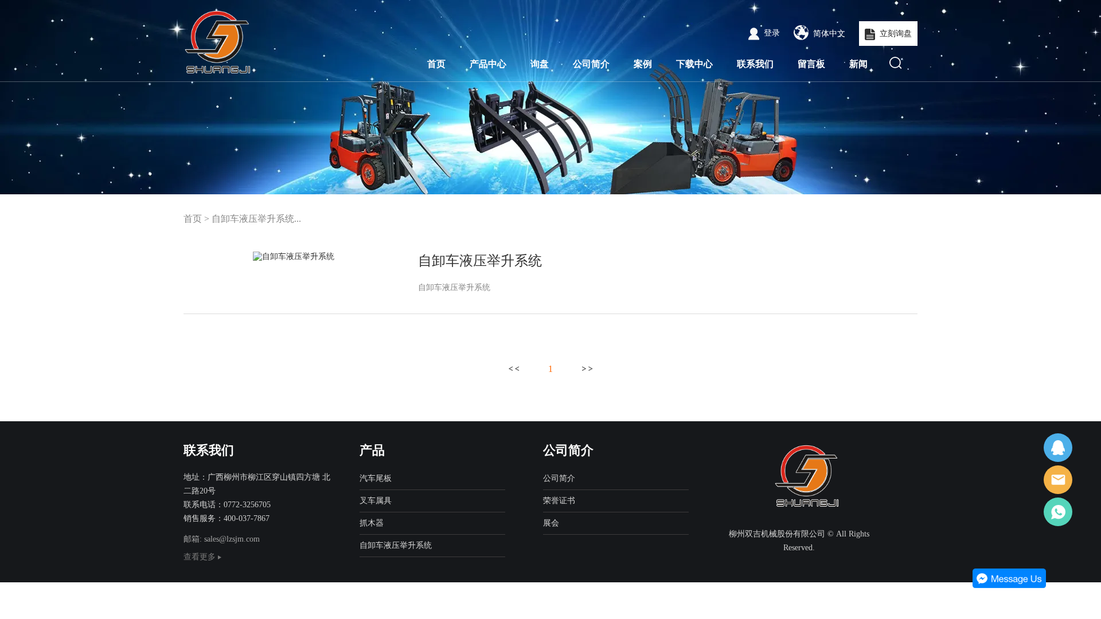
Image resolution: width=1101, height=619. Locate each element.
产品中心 (488, 64)
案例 (643, 64)
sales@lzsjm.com (232, 539)
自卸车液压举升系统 (480, 260)
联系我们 (755, 64)
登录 (772, 33)
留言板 (811, 64)
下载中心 (694, 64)
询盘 (539, 64)
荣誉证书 (559, 500)
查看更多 (201, 557)
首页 (436, 64)
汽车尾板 (376, 478)
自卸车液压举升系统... (256, 219)
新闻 (858, 64)
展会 (551, 523)
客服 (1058, 447)
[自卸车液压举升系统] (293, 256)
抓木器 (372, 523)
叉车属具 (376, 500)
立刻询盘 (896, 33)
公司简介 (591, 64)
